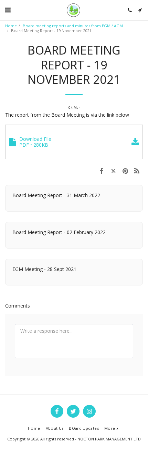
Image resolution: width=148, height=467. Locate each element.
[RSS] (137, 170)
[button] (7, 10)
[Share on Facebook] (101, 170)
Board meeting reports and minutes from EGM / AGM (73, 25)
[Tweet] (113, 170)
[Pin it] (125, 170)
